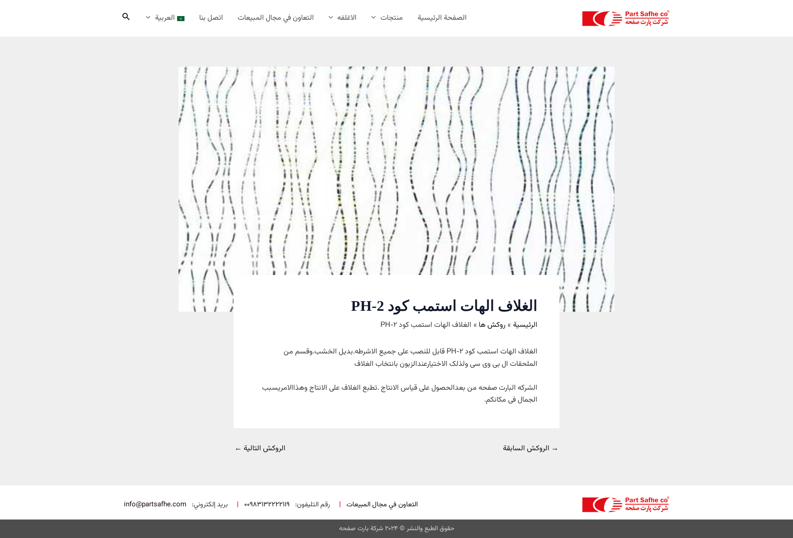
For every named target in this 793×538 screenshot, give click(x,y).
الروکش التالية (260, 449)
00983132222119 (267, 504)
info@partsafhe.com (155, 504)
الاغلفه (347, 18)
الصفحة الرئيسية (442, 18)
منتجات (391, 18)
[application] (375, 18)
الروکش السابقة (530, 449)
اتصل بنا (211, 18)
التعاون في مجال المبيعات (276, 18)
